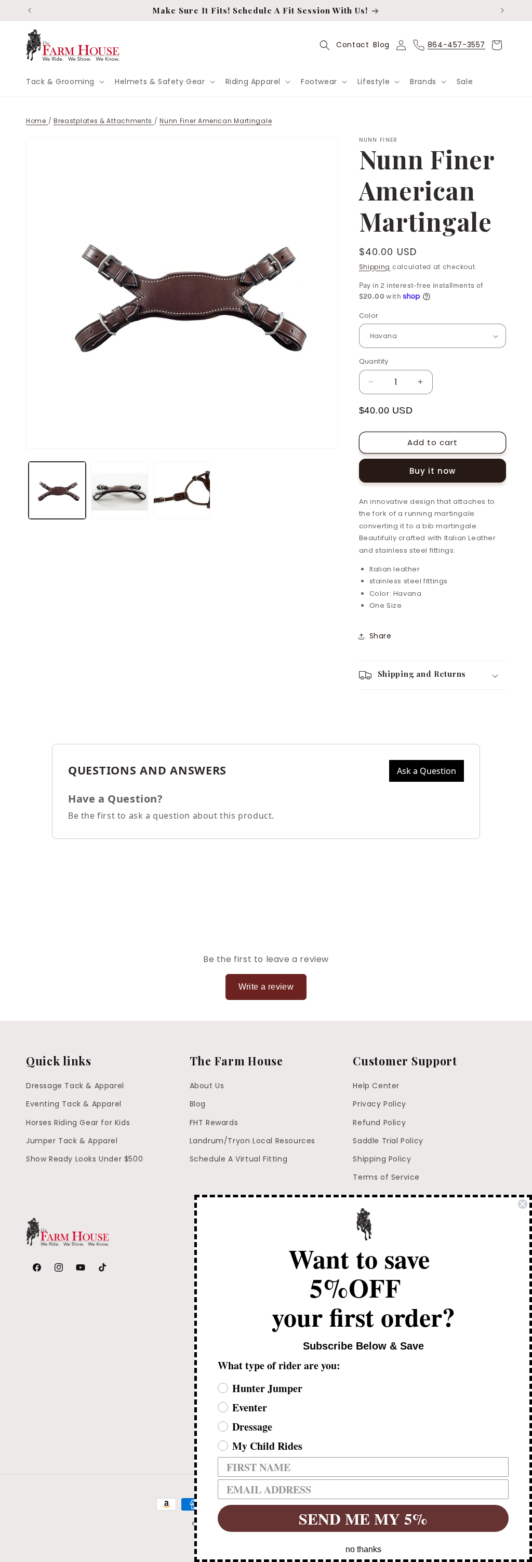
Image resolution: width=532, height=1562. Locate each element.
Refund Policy (379, 1122)
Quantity (374, 361)
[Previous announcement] (29, 10)
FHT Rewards (214, 1122)
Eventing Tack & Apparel (74, 1104)
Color (369, 316)
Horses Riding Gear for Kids (78, 1122)
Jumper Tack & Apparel (72, 1141)
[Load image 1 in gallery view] (57, 490)
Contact (352, 44)
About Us (207, 1085)
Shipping (375, 266)
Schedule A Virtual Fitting (239, 1159)
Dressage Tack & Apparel (75, 1085)
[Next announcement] (502, 10)
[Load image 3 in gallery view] (181, 490)
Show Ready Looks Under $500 (84, 1159)
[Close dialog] (522, 1204)
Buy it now (432, 470)
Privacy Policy (379, 1104)
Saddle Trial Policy (388, 1141)
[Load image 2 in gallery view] (119, 490)
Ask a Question (426, 771)
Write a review (266, 986)
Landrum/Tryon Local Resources (252, 1141)
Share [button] (380, 636)
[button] (64, 81)
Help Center (376, 1085)
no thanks (363, 1549)
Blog (381, 44)
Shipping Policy (382, 1159)
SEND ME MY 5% (363, 1518)
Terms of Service (386, 1177)
